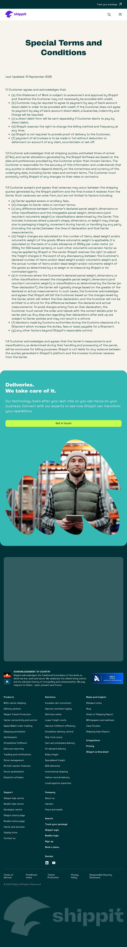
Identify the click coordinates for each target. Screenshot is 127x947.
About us (50, 798)
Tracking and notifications (17, 754)
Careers (49, 804)
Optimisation (10, 737)
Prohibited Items (31, 876)
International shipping (56, 771)
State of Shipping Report (99, 714)
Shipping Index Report (98, 731)
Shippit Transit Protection (17, 714)
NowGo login (52, 835)
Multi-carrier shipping (15, 703)
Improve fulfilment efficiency (60, 726)
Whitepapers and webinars (100, 720)
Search (49, 818)
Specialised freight (55, 760)
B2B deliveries (52, 766)
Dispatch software (14, 777)
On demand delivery (55, 748)
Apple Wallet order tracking (18, 726)
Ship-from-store (53, 737)
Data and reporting (14, 748)
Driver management (14, 760)
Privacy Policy (75, 876)
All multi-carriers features (17, 766)
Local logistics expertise (58, 783)
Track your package (56, 824)
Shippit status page (14, 815)
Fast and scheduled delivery (60, 743)
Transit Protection (53, 876)
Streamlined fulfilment (15, 743)
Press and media (53, 809)
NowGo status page (14, 821)
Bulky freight (52, 754)
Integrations (93, 740)
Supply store (10, 832)
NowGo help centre (14, 804)
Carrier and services (14, 827)
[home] (17, 15)
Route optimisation (14, 771)
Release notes (94, 703)
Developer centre (13, 809)
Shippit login (52, 830)
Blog (88, 708)
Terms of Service (8, 876)
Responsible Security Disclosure (101, 876)
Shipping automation (14, 731)
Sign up (49, 841)
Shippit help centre (14, 798)
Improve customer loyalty (58, 708)
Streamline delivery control (59, 731)
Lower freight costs (55, 720)
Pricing (90, 746)
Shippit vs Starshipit (97, 752)
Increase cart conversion (58, 703)
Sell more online (53, 714)
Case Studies (93, 726)
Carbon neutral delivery (57, 777)
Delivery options (12, 708)
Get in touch (63, 423)
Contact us (9, 838)
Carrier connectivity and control (20, 720)
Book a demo (52, 847)
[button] (110, 15)
